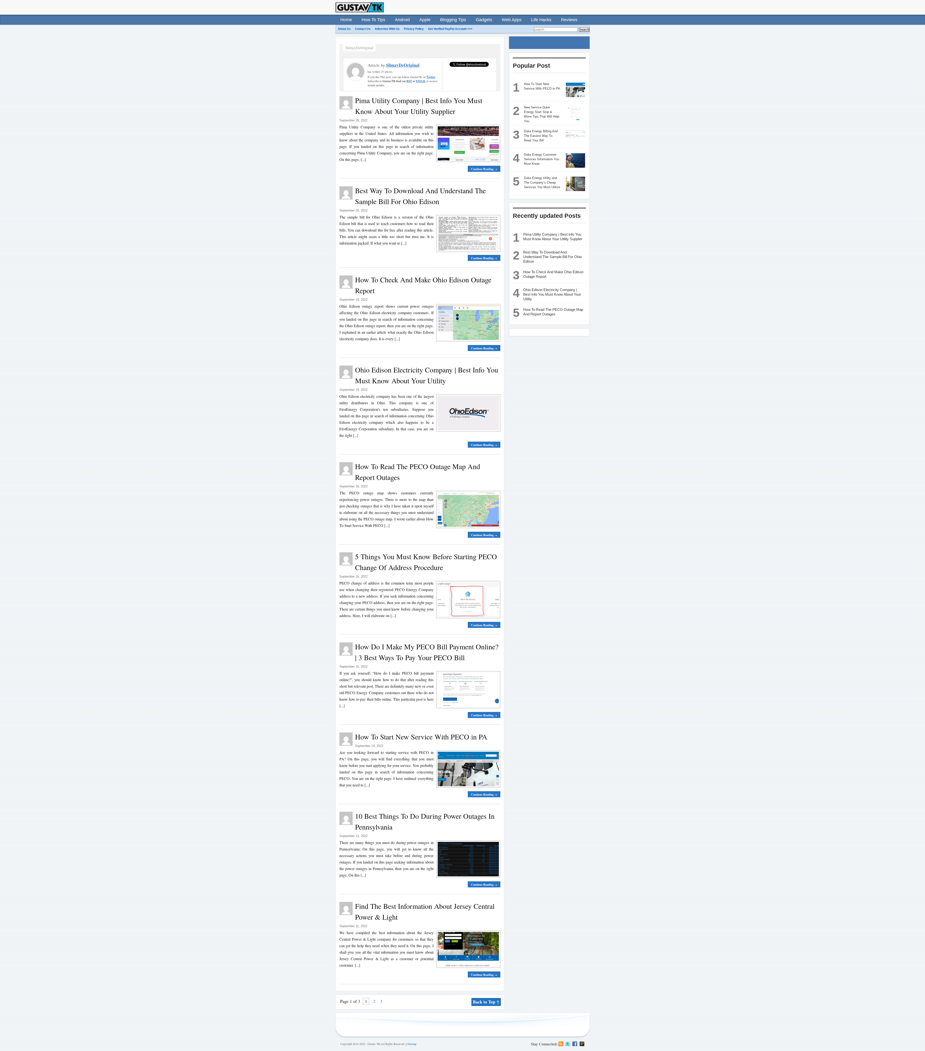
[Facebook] (574, 1043)
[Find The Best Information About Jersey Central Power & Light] (467, 949)
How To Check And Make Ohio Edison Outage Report (553, 274)
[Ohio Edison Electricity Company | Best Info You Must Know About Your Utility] (467, 412)
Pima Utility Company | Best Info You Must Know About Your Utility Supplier (552, 236)
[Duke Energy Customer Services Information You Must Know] (575, 160)
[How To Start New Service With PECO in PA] (467, 768)
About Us (344, 29)
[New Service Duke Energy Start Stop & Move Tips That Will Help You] (575, 113)
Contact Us (362, 29)
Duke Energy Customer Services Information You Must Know (541, 159)
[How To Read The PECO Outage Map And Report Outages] (467, 509)
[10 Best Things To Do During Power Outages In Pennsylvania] (467, 859)
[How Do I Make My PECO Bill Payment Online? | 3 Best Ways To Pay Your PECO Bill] (467, 689)
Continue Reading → (484, 169)
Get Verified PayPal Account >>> (450, 29)
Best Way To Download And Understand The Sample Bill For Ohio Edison (552, 256)
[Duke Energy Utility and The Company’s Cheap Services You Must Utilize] (575, 184)
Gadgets (484, 19)
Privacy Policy (414, 29)
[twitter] (567, 1043)
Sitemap (411, 1044)
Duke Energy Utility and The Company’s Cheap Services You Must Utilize (542, 182)
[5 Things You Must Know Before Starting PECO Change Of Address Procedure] (467, 599)
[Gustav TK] (360, 7)
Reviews (569, 19)
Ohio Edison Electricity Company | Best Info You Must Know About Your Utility (552, 294)
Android (402, 19)
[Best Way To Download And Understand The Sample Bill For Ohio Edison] (467, 233)
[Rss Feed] (560, 1043)
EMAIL (421, 81)
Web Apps (512, 19)
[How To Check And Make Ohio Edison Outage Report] (467, 322)
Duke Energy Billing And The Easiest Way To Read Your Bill (541, 135)
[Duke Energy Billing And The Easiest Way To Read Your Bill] (575, 137)
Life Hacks (541, 19)
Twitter (430, 77)
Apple (424, 19)
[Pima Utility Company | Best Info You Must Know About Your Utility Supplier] (467, 143)
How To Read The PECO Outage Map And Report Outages (553, 311)
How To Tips (373, 19)
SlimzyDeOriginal (402, 65)
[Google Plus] (581, 1043)
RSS (409, 81)
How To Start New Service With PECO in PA (421, 736)
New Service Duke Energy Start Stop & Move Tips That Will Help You (541, 114)
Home (346, 19)
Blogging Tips (453, 19)
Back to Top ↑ (486, 1002)
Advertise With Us (387, 29)
